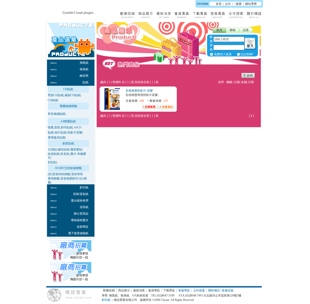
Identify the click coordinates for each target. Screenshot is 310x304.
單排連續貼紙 (56, 114)
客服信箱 (227, 290)
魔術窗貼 (76, 149)
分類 (237, 82)
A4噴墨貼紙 (68, 121)
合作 (228, 4)
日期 (251, 82)
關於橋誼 (214, 290)
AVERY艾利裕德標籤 (68, 168)
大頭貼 (52, 149)
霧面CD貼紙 (72, 95)
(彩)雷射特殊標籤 (59, 174)
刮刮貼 (52, 162)
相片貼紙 (60, 132)
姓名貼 (65, 154)
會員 (219, 30)
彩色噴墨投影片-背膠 (139, 90)
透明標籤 (53, 178)
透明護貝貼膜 (56, 137)
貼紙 (51, 132)
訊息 (246, 30)
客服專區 (184, 290)
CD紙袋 (53, 100)
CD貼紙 (68, 89)
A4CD (77, 127)
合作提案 (199, 290)
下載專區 (169, 290)
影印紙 (106, 300)
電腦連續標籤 (68, 106)
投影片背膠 (75, 132)
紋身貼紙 (53, 154)
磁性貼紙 (63, 149)
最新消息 (139, 290)
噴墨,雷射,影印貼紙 (60, 127)
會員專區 (154, 290)
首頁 (219, 4)
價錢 (229, 82)
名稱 (244, 82)
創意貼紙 (68, 143)
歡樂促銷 (109, 290)
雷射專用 (77, 174)
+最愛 (238, 4)
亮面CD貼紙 (55, 95)
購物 (232, 30)
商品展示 (124, 290)
